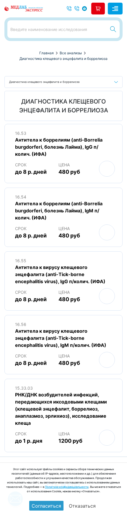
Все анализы (71, 53)
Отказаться (82, 506)
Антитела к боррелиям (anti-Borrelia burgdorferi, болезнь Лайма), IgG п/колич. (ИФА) (58, 147)
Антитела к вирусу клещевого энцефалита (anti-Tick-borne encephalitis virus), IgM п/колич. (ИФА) (60, 338)
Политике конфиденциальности (67, 486)
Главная (46, 53)
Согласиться (46, 506)
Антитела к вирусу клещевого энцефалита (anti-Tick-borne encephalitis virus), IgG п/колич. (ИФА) (60, 274)
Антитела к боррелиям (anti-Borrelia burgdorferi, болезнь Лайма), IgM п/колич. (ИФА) (58, 211)
